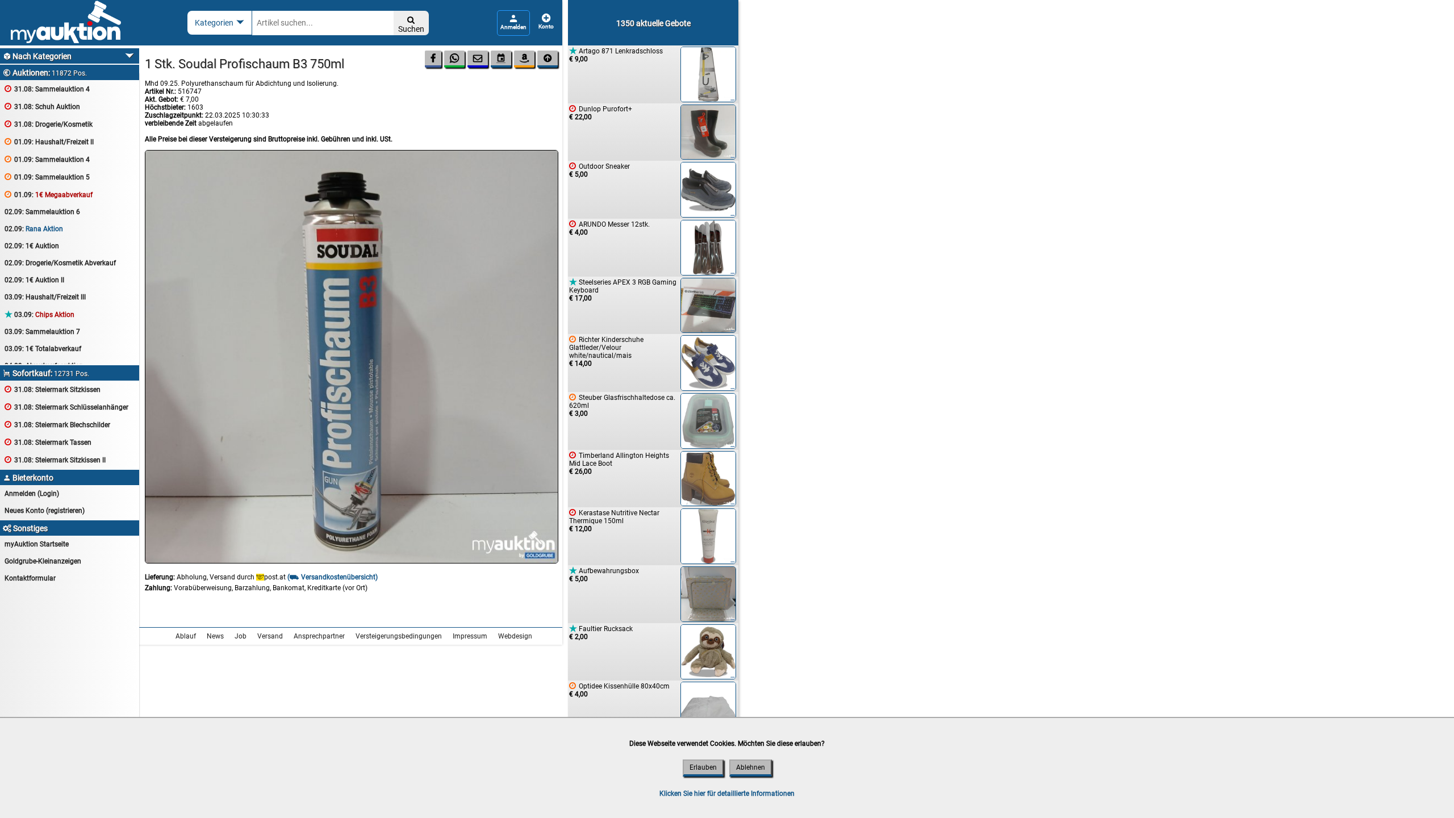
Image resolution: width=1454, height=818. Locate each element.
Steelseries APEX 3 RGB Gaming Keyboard (622, 290)
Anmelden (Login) (32, 494)
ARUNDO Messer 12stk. (609, 228)
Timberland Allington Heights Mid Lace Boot (619, 463)
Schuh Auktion (42, 106)
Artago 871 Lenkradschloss (616, 55)
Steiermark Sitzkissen (53, 389)
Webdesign (515, 636)
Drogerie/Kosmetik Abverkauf (60, 263)
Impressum (470, 636)
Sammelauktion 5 (47, 177)
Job (240, 636)
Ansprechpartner (319, 636)
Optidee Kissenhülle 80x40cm (619, 690)
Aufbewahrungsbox (604, 574)
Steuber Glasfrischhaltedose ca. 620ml (622, 405)
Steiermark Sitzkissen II (55, 460)
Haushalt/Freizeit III (45, 297)
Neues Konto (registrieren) (45, 511)
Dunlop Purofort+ (600, 113)
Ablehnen (750, 767)
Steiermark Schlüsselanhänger (66, 407)
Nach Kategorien (37, 56)
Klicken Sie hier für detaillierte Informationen (727, 794)
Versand (270, 636)
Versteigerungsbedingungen (399, 636)
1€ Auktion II (34, 280)
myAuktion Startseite (37, 544)
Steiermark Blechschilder (57, 424)
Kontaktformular (30, 578)
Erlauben (703, 767)
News (215, 636)
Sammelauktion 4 (47, 89)
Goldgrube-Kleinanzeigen (43, 561)
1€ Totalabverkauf (43, 349)
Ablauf (186, 636)
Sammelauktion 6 (42, 212)
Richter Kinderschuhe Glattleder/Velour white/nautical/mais (606, 351)
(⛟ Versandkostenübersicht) (332, 577)
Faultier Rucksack (601, 632)
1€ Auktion (32, 246)
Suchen (411, 25)
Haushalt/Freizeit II (49, 141)
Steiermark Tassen (48, 442)
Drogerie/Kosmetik (49, 124)
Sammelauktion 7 (42, 332)
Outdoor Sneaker (599, 170)
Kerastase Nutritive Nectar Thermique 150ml (614, 520)
